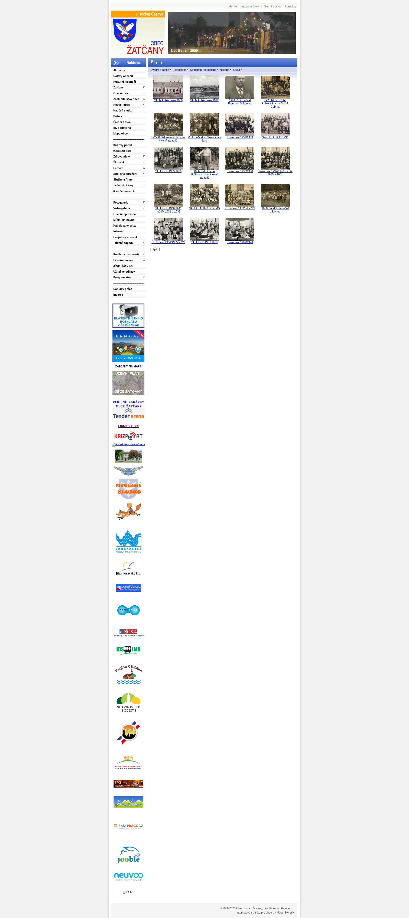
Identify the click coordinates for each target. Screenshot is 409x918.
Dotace (117, 116)
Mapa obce (120, 133)
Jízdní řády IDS (123, 265)
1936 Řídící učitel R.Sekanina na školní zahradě (204, 174)
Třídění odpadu (123, 242)
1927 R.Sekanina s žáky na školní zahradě (168, 139)
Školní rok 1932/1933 (240, 137)
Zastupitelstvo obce (126, 99)
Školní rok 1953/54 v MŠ (240, 208)
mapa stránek (250, 6)
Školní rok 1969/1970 (240, 242)
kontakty (290, 6)
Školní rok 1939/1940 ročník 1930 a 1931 (275, 173)
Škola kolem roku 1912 (204, 100)
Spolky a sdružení (125, 173)
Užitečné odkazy (124, 271)
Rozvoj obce (121, 104)
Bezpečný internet (125, 237)
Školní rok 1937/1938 (240, 171)
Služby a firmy (122, 179)
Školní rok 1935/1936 (168, 171)
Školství (118, 162)
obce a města (274, 912)
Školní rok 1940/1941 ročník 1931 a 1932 (168, 210)
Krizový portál (122, 145)
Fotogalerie (120, 202)
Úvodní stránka (159, 69)
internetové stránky (248, 912)
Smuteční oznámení (123, 191)
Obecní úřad (121, 93)
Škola (236, 69)
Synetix (289, 912)
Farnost (118, 168)
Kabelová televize (124, 225)
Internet (118, 231)
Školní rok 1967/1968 (204, 242)
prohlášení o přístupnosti (279, 908)
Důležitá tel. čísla (122, 151)
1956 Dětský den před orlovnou (275, 210)
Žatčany (118, 87)
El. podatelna (122, 127)
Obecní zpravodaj (125, 214)
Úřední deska (122, 122)
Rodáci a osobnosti (126, 254)
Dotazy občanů (123, 76)
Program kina (122, 277)
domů (233, 6)
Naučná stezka (122, 110)
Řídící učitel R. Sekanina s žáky (204, 139)
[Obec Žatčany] (137, 35)
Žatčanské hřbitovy (123, 185)
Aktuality (119, 70)
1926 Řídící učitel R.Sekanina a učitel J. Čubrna (275, 103)
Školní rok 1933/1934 (275, 137)
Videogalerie (121, 208)
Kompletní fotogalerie (203, 69)
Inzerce (118, 294)
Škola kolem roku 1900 (168, 100)
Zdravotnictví (122, 156)
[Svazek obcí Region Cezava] (138, 14)
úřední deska (272, 6)
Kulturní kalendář (124, 81)
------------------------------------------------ (128, 139)
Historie (224, 69)
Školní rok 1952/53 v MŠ (204, 208)
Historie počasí (123, 260)
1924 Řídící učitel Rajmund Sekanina (239, 102)
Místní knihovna (123, 219)
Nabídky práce (122, 289)
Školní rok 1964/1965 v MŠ (168, 242)
